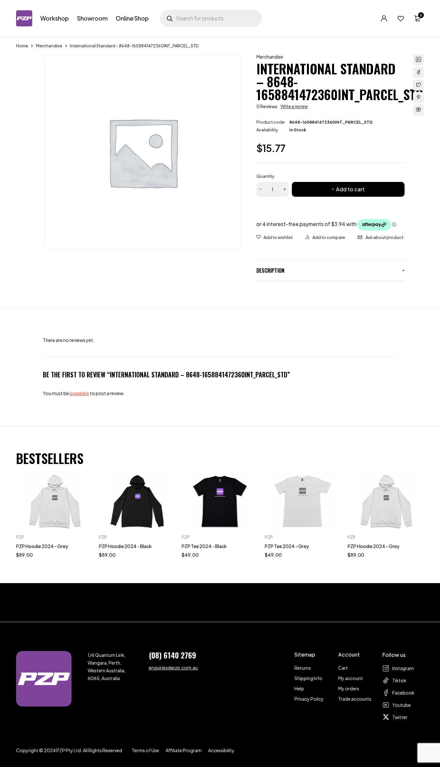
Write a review (294, 106)
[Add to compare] (325, 237)
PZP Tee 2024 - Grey (287, 546)
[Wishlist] (400, 18)
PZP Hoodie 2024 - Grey (42, 546)
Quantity (265, 176)
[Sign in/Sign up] (384, 18)
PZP (20, 537)
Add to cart (350, 189)
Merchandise (49, 45)
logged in (79, 393)
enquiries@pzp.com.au (173, 667)
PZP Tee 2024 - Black (204, 546)
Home (22, 45)
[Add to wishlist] (274, 237)
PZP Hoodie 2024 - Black (125, 546)
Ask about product (384, 237)
